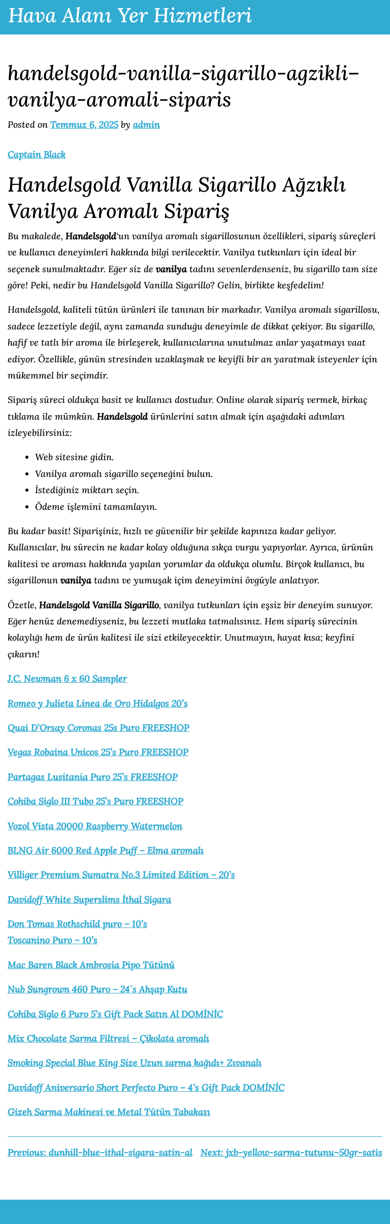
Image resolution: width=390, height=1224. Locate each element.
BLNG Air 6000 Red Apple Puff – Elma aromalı (106, 850)
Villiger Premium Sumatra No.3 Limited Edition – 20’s (121, 874)
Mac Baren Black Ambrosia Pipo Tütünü (91, 965)
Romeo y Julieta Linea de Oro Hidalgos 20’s (98, 703)
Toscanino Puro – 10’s (53, 940)
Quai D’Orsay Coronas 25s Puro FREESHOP (98, 727)
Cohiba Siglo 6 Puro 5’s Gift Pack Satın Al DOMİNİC (115, 1014)
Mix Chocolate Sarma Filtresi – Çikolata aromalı (108, 1038)
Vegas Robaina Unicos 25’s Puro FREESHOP (98, 752)
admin (146, 124)
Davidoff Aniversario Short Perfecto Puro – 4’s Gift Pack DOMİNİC (146, 1087)
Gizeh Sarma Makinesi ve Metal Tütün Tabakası (109, 1112)
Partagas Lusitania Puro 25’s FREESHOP (93, 777)
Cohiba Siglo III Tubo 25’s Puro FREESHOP (95, 801)
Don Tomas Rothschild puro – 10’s (77, 924)
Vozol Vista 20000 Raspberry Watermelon (95, 826)
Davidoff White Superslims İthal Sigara (89, 899)
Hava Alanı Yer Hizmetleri (130, 15)
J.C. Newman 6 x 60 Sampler (67, 678)
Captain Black (37, 154)
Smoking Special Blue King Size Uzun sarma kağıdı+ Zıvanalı (135, 1062)
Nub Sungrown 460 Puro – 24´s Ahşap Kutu (97, 989)
